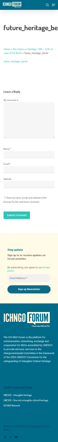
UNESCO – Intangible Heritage (18, 395)
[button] (53, 4)
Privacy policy (34, 426)
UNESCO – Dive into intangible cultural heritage (26, 400)
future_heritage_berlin (16, 61)
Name (7, 148)
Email (7, 163)
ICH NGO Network (12, 405)
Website (7, 178)
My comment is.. (11, 100)
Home (7, 49)
